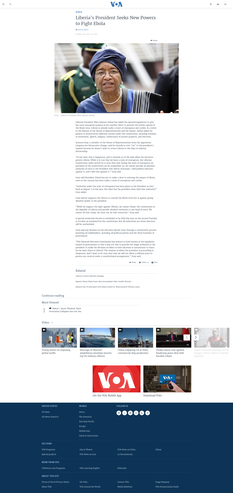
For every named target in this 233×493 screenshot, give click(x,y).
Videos (158, 450)
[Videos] (218, 4)
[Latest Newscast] (225, 4)
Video (45, 322)
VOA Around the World (90, 487)
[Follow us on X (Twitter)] (124, 413)
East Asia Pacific (86, 421)
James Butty (83, 30)
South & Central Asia (88, 436)
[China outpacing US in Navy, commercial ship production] (135, 338)
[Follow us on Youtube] (130, 413)
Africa (79, 12)
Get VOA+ (84, 482)
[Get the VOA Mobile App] (117, 378)
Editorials (121, 468)
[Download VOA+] (167, 378)
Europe (82, 426)
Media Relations (124, 487)
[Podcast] (147, 413)
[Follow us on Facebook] (118, 413)
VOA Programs (48, 450)
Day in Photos (86, 450)
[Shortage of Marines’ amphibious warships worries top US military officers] (97, 338)
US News (46, 412)
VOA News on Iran (88, 454)
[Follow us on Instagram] (136, 413)
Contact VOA (123, 482)
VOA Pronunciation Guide (167, 487)
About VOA (47, 487)
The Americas (85, 417)
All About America (50, 417)
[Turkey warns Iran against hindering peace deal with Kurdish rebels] (173, 338)
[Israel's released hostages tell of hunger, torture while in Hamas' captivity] (211, 338)
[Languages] (210, 4)
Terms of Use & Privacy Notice (55, 482)
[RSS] (142, 413)
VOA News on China (126, 450)
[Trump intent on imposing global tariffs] (59, 338)
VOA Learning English (90, 468)
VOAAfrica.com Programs (53, 468)
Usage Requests (162, 482)
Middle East (84, 431)
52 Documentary (125, 454)
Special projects (49, 454)
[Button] (153, 40)
